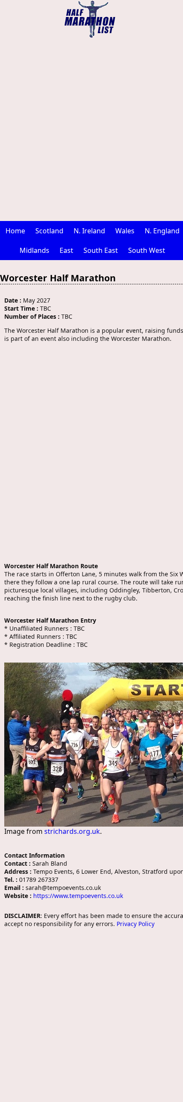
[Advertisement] (91, 129)
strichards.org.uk (72, 831)
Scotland (49, 230)
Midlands (34, 250)
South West (146, 250)
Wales (124, 230)
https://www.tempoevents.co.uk (78, 896)
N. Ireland (89, 230)
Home (15, 230)
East (66, 250)
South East (100, 250)
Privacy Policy (135, 924)
